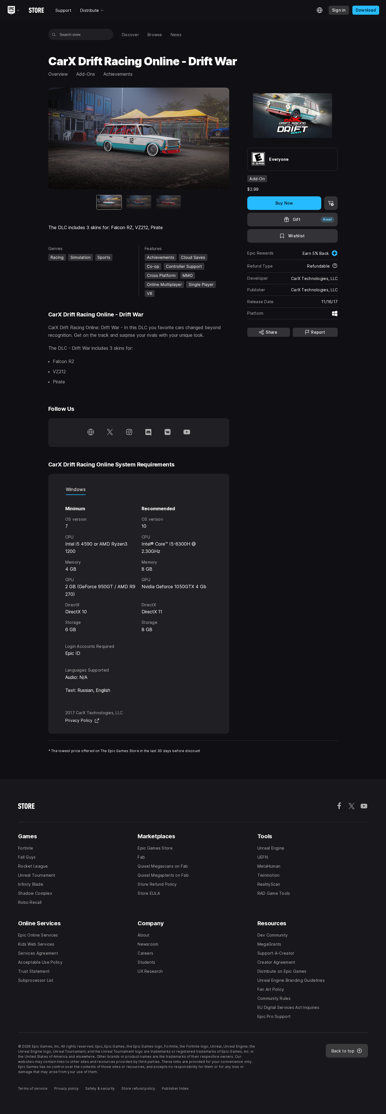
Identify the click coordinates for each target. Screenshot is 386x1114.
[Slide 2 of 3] (138, 202)
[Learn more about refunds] (335, 266)
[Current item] (109, 202)
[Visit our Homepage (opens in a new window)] (91, 432)
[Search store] (54, 34)
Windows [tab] (76, 489)
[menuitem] (130, 34)
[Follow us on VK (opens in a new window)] (168, 432)
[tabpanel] (138, 564)
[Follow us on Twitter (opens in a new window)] (110, 432)
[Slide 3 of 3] (168, 202)
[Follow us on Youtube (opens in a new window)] (187, 432)
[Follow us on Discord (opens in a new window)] (148, 432)
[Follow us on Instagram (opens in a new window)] (129, 432)
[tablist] (138, 489)
